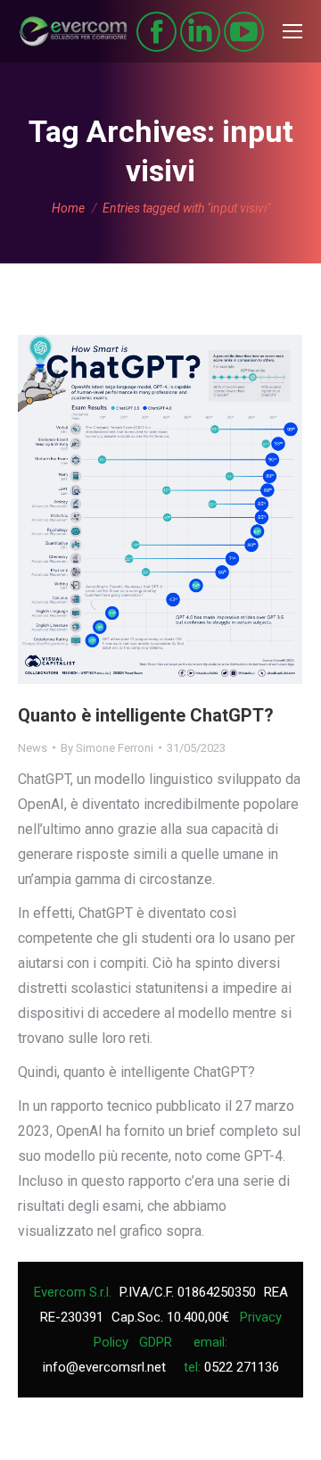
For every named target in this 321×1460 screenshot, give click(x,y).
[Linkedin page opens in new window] (200, 32)
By (107, 748)
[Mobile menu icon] (292, 31)
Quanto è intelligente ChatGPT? (146, 715)
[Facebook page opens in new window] (156, 32)
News (32, 748)
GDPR (155, 1342)
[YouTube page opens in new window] (244, 32)
